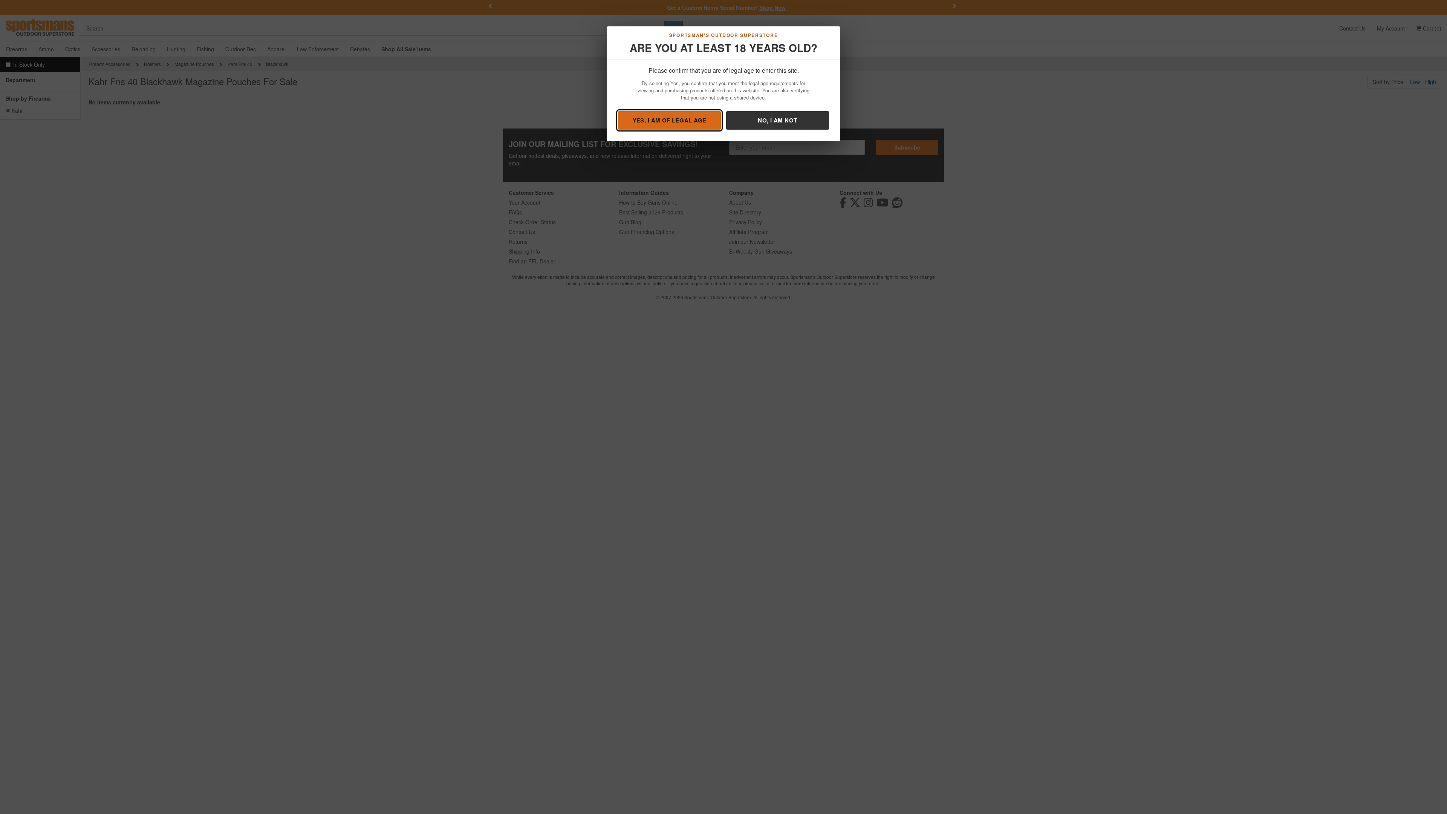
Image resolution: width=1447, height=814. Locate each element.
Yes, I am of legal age (670, 120)
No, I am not (777, 120)
